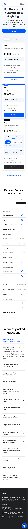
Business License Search (19, 517)
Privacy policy (3, 517)
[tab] (17, 39)
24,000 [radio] (14, 142)
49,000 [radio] (20, 142)
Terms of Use (11, 517)
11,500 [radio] (8, 142)
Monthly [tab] (7, 39)
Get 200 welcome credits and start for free (14, 30)
